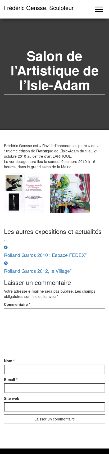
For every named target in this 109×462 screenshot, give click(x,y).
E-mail (10, 379)
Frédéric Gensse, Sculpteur (39, 7)
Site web (11, 398)
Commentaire (17, 304)
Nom (9, 360)
